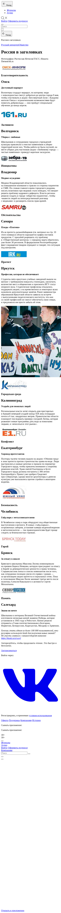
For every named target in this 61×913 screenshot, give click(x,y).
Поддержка (14, 720)
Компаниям (26, 720)
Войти (4, 21)
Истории (36, 720)
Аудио (10, 13)
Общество (23, 45)
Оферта (4, 720)
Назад (8, 5)
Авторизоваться (9, 650)
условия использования (40, 715)
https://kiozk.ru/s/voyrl (11, 638)
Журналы (11, 10)
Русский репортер (10, 45)
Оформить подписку (18, 21)
